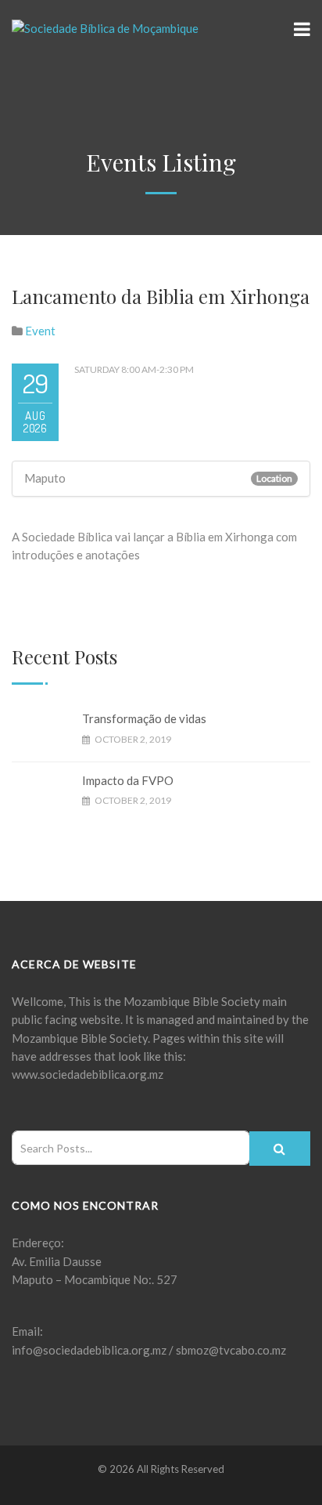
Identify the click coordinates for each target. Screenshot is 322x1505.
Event (40, 331)
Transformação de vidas (144, 718)
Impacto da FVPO (128, 780)
